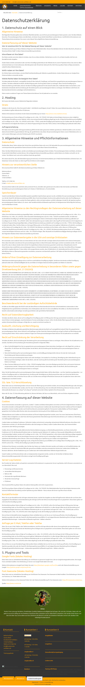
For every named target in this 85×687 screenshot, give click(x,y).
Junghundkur (28, 660)
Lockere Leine (49, 660)
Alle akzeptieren (8, 678)
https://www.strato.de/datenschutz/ (56, 113)
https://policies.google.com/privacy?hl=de (19, 567)
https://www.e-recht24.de (13, 583)
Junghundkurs (28, 651)
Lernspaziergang (58, 652)
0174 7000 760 (6, 2)
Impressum (42, 682)
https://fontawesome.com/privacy (72, 580)
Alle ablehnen (20, 678)
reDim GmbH (48, 684)
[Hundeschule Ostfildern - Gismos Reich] (4, 6)
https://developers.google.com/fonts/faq (46, 565)
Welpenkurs (27, 635)
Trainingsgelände (8, 653)
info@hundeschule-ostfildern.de (22, 2)
